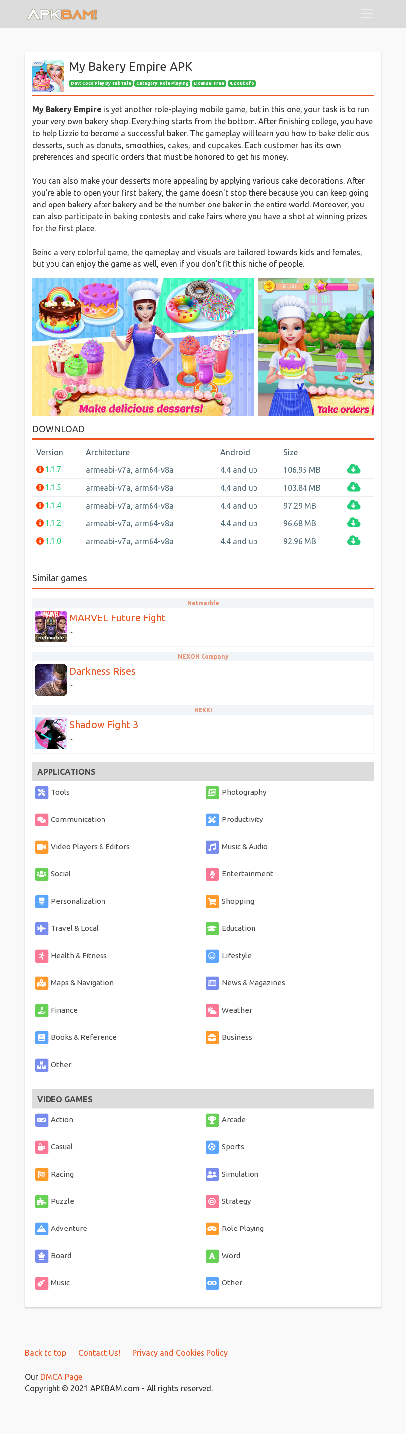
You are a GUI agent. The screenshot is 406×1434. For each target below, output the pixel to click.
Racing (62, 1174)
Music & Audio (245, 846)
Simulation (240, 1174)
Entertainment (247, 874)
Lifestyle (237, 955)
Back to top (45, 1352)
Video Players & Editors (90, 846)
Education (238, 928)
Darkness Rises (102, 671)
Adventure (69, 1228)
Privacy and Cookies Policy (180, 1352)
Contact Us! (99, 1352)
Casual (62, 1146)
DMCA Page (61, 1376)
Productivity (242, 819)
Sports (233, 1146)
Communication (78, 819)
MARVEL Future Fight (117, 617)
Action (62, 1119)
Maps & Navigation (82, 982)
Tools (60, 792)
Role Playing (243, 1228)
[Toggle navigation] (367, 14)
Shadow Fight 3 (103, 724)
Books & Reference (84, 1037)
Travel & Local (75, 928)
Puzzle (62, 1201)
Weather (237, 1010)
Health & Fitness (79, 955)
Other (61, 1064)
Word (231, 1255)
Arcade (234, 1119)
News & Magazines (253, 982)
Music (60, 1283)
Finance (64, 1010)
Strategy (236, 1201)
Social (61, 874)
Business (237, 1037)
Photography (244, 792)
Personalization (78, 901)
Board (61, 1255)
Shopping (238, 901)
